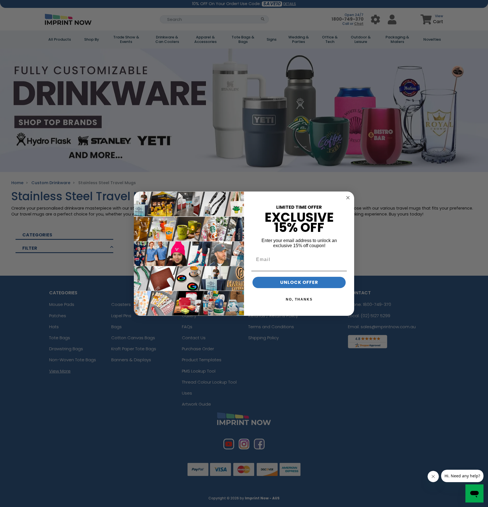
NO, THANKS (299, 299)
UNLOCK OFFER (299, 282)
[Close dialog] (348, 197)
